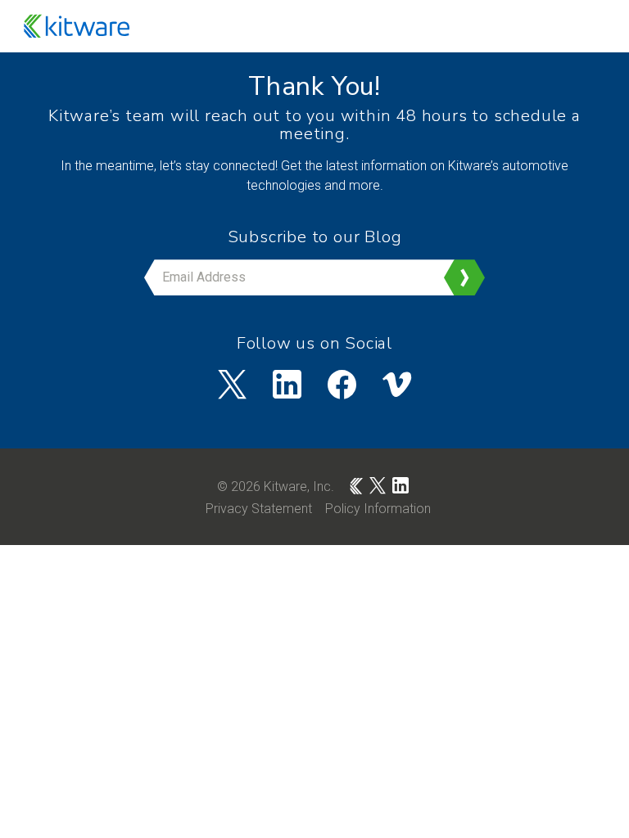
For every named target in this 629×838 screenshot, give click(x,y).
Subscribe (464, 277)
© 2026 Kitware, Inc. (275, 486)
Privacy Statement (259, 508)
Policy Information (378, 508)
